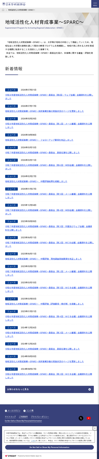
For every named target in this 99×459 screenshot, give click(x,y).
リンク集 (30, 410)
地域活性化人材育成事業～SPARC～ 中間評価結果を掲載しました (36, 181)
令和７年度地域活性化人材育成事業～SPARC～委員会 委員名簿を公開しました (42, 152)
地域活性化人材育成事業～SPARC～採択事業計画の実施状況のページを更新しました (44, 111)
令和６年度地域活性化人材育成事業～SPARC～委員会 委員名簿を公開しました (42, 349)
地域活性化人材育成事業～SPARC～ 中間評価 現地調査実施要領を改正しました (43, 259)
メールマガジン (14, 410)
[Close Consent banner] (95, 428)
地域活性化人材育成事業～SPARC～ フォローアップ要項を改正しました (39, 140)
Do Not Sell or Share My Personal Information (23, 421)
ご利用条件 (23, 417)
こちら (33, 441)
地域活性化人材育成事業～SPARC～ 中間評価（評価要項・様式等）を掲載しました (44, 304)
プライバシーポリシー (40, 417)
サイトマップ (10, 417)
